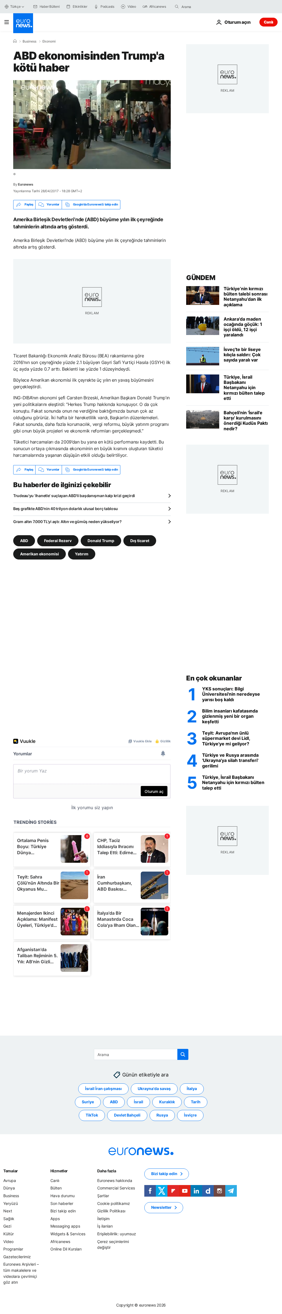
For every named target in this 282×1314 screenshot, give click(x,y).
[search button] (176, 6)
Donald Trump (101, 540)
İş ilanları (105, 1226)
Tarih (195, 1101)
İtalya (192, 1088)
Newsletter (161, 1207)
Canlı (268, 22)
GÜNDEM (200, 278)
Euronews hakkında (114, 1180)
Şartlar (103, 1195)
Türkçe (15, 6)
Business (29, 41)
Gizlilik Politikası (111, 1211)
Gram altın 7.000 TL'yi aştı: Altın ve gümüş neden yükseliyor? (67, 521)
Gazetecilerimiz (17, 1256)
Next (7, 1211)
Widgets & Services (67, 1233)
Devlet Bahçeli (127, 1115)
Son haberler (61, 1203)
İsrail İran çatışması (103, 1088)
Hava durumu (62, 1195)
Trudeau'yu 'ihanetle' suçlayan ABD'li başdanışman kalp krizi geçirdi (74, 495)
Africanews (60, 1241)
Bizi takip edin (63, 1211)
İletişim (103, 1218)
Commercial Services (116, 1188)
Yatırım (81, 553)
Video (8, 1241)
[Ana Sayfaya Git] (23, 23)
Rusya (162, 1115)
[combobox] (204, 6)
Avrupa (9, 1180)
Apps (55, 1218)
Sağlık (8, 1218)
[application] (92, 124)
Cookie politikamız (113, 1203)
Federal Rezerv (58, 540)
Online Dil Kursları (66, 1249)
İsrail (138, 1101)
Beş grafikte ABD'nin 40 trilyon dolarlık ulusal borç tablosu (65, 508)
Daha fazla (106, 1170)
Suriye (88, 1101)
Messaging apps (65, 1226)
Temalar (10, 1170)
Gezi (7, 1226)
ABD (24, 540)
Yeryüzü (10, 1203)
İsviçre (190, 1115)
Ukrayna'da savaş (154, 1088)
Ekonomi (49, 41)
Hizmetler (59, 1170)
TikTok (92, 1115)
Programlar (13, 1249)
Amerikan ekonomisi (39, 553)
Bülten (56, 1188)
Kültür (8, 1233)
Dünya (9, 1188)
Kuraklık (167, 1101)
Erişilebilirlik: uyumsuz (116, 1233)
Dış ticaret (139, 540)
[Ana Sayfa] (15, 41)
